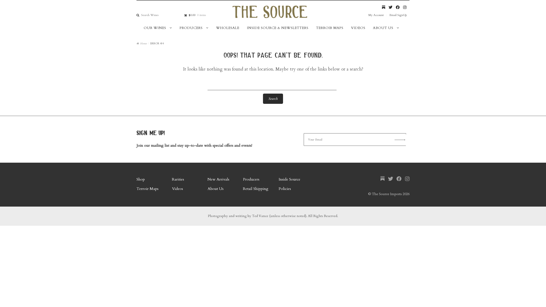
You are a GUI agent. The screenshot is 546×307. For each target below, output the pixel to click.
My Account (376, 15)
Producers (191, 28)
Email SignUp (398, 15)
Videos (358, 28)
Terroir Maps (329, 28)
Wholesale (227, 28)
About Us (383, 28)
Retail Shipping (255, 188)
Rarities (178, 179)
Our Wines (155, 28)
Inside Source (289, 179)
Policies (285, 188)
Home (143, 43)
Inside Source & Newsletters (277, 28)
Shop (140, 179)
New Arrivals (218, 179)
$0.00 (197, 15)
